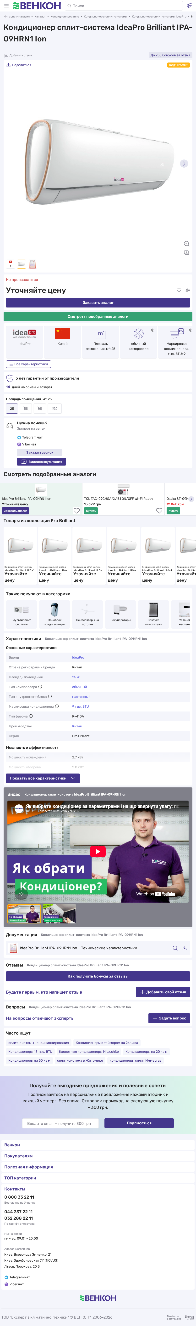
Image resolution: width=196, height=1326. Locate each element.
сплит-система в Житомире (80, 1061)
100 (55, 409)
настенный (81, 697)
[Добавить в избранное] (179, 290)
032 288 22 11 (18, 1218)
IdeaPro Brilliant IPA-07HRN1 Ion (123, 570)
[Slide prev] (12, 163)
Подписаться (139, 1123)
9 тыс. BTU (80, 707)
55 (26, 409)
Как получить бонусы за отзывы (98, 976)
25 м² (76, 677)
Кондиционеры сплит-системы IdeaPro (159, 16)
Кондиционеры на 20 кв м (146, 1052)
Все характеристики (31, 364)
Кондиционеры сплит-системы (105, 16)
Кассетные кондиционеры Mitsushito (89, 1052)
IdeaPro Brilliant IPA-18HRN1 (20, 570)
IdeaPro (25, 344)
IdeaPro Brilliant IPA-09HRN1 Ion (26, 499)
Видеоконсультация (45, 462)
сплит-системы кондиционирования (38, 1043)
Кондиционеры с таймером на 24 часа (107, 1043)
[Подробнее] (152, 330)
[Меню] (6, 6)
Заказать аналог (98, 302)
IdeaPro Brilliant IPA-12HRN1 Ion (158, 570)
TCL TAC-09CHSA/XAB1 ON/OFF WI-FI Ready (118, 499)
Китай (77, 726)
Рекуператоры (120, 620)
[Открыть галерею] (186, 252)
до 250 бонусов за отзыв (171, 55)
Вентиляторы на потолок (88, 622)
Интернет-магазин (17, 16)
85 (40, 409)
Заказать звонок (39, 452)
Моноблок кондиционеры (54, 622)
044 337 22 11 (18, 1211)
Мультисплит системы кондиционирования (21, 622)
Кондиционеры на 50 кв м (29, 1061)
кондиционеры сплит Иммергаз (135, 1061)
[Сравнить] (187, 290)
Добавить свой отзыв (166, 992)
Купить (91, 510)
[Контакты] (189, 6)
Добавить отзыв (21, 55)
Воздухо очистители (153, 622)
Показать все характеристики (38, 778)
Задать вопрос (172, 1018)
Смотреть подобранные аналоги (98, 316)
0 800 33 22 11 (19, 1197)
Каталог (40, 16)
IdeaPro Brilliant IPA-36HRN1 (88, 570)
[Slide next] (184, 163)
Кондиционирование (64, 16)
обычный (79, 687)
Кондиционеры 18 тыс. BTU (30, 1052)
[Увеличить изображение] (186, 243)
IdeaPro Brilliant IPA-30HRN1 (54, 570)
